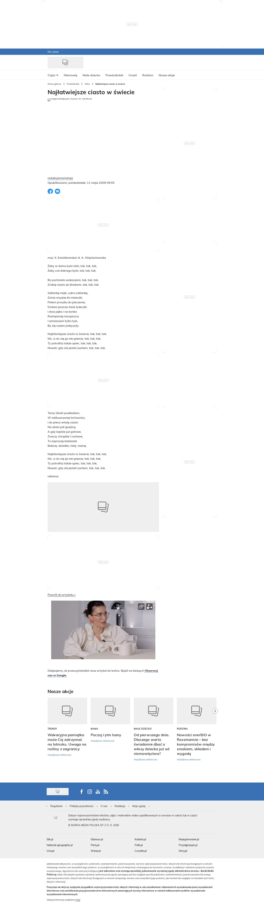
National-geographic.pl (60, 845)
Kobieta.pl (140, 839)
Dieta (87, 84)
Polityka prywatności (81, 806)
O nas (104, 806)
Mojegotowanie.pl (189, 839)
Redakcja (120, 806)
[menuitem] (53, 75)
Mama (94, 728)
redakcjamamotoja (60, 178)
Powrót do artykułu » (61, 595)
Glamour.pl (97, 839)
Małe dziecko (143, 728)
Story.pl (183, 851)
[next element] (215, 738)
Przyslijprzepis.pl (188, 845)
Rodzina (182, 728)
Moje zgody (138, 806)
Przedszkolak (73, 84)
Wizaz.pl (96, 851)
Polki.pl (139, 845)
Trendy (52, 728)
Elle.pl (50, 839)
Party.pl (95, 845)
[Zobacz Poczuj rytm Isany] (110, 711)
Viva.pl (50, 851)
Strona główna (54, 84)
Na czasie (53, 51)
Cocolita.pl (141, 851)
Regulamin (56, 806)
